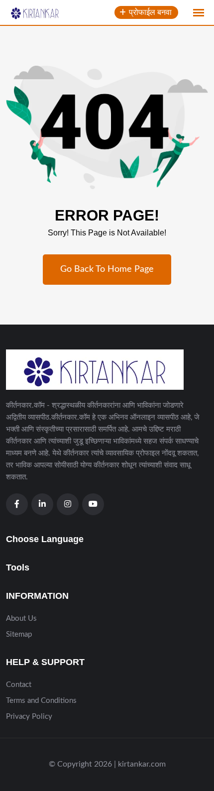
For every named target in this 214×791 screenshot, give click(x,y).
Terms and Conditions (41, 700)
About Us (21, 618)
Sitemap (19, 634)
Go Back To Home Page (107, 269)
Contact (18, 684)
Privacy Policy (29, 716)
